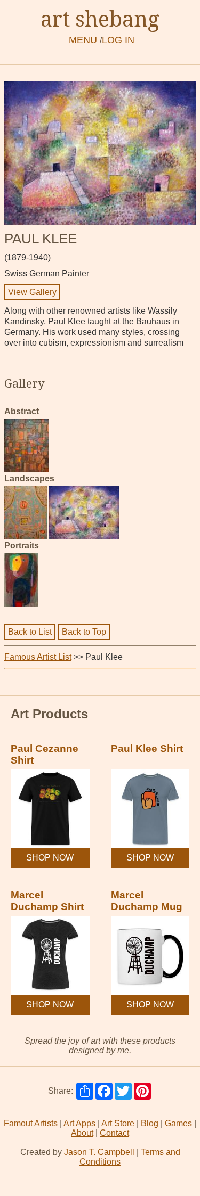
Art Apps (79, 1123)
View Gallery (32, 292)
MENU (83, 40)
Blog (149, 1123)
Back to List (30, 631)
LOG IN (118, 40)
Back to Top (84, 631)
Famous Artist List (37, 656)
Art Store (117, 1123)
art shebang (100, 18)
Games (178, 1123)
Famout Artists (31, 1123)
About (82, 1132)
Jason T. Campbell (99, 1152)
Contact (114, 1132)
